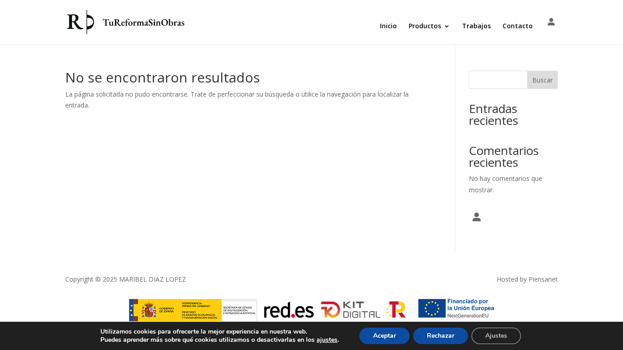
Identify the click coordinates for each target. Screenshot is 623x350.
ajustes (327, 340)
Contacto (518, 26)
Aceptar (384, 335)
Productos (425, 26)
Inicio (388, 26)
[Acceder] (551, 22)
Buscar (542, 80)
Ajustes (496, 335)
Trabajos (476, 26)
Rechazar (440, 335)
